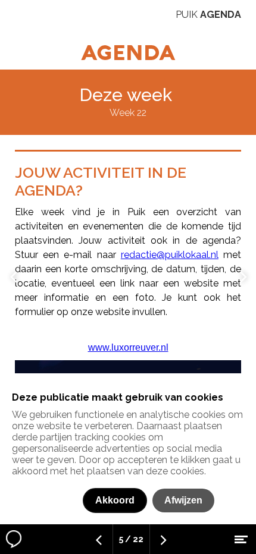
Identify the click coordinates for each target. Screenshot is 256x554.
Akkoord (115, 500)
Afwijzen (183, 500)
